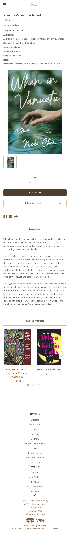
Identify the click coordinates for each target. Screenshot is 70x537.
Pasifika (35, 481)
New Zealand (35, 477)
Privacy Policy (35, 452)
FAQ (35, 448)
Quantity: (35, 177)
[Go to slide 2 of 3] (33, 385)
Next (62, 354)
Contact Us (35, 462)
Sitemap (35, 434)
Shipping (35, 419)
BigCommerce (40, 525)
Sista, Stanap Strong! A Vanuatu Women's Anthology (17, 373)
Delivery (35, 438)
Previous (4, 354)
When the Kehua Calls (49, 369)
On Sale (35, 491)
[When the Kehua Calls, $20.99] (49, 347)
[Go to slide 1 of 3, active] (28, 385)
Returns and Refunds (35, 443)
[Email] (10, 216)
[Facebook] (5, 216)
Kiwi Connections (35, 486)
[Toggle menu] (4, 4)
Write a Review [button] (11, 25)
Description (35, 229)
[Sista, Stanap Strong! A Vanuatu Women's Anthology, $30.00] (17, 347)
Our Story (35, 424)
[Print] (16, 216)
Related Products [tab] (35, 320)
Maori (35, 472)
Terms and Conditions (35, 457)
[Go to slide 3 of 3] (38, 385)
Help (35, 429)
